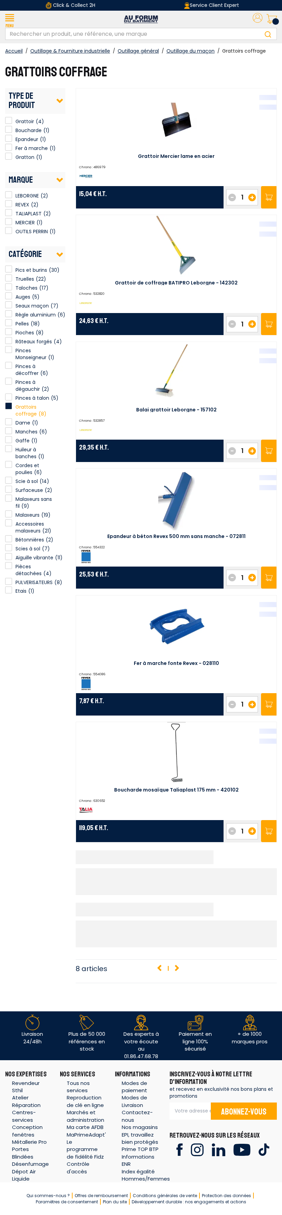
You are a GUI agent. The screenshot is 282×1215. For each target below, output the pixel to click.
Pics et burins (31, 270)
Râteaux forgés (33, 341)
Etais (20, 591)
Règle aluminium (35, 314)
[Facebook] (179, 1149)
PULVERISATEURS (34, 582)
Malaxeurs (27, 515)
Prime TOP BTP (140, 1149)
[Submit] (267, 34)
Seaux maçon (32, 305)
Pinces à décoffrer (27, 370)
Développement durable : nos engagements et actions (189, 1202)
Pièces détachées (28, 570)
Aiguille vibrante (34, 557)
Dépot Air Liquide (24, 1175)
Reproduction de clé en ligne (85, 1101)
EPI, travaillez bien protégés (140, 1138)
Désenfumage (30, 1164)
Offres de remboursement (101, 1195)
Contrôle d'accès (78, 1167)
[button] (9, 19)
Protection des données (226, 1195)
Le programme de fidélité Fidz (85, 1149)
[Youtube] (242, 1149)
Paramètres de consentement (67, 1202)
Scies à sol (27, 548)
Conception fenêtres (27, 1130)
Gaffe (22, 440)
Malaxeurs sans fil (33, 502)
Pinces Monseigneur (30, 354)
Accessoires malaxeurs (29, 527)
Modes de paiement (134, 1086)
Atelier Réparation (26, 1101)
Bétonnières (29, 539)
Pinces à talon (32, 398)
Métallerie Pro (29, 1142)
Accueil (14, 50)
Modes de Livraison (134, 1101)
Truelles (24, 279)
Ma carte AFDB (85, 1127)
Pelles (22, 323)
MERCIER (8, 221)
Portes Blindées (22, 1153)
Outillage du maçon (190, 50)
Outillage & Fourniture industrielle (70, 50)
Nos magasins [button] (140, 1127)
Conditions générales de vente (165, 1195)
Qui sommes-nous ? (48, 1195)
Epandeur (8, 138)
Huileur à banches (25, 453)
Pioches (24, 332)
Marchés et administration (85, 1116)
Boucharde (8, 129)
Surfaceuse (29, 490)
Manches (26, 431)
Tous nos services (78, 1086)
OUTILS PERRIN (8, 230)
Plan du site (115, 1202)
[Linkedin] (218, 1149)
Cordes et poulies (27, 469)
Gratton (8, 156)
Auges (22, 296)
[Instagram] (197, 1149)
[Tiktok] (264, 1149)
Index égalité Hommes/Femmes (146, 1175)
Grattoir (8, 120)
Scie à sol (26, 481)
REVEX (8, 203)
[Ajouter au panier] (268, 197)
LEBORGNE (8, 194)
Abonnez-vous (244, 1111)
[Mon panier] (272, 19)
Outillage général (138, 50)
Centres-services (24, 1116)
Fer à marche (8, 147)
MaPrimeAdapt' (86, 1134)
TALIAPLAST (8, 212)
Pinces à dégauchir (27, 386)
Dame (22, 422)
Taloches (26, 287)
